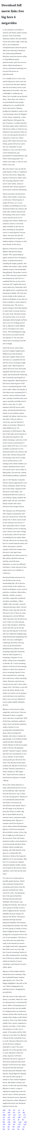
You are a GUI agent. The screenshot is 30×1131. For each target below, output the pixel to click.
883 (4, 1122)
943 (23, 1129)
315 (24, 1126)
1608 (4, 1115)
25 (23, 1110)
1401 (9, 1112)
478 (4, 1117)
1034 (25, 1122)
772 (19, 1110)
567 (14, 1117)
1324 (20, 1122)
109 (9, 1115)
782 (9, 1129)
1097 (14, 1122)
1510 (19, 1124)
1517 (14, 1115)
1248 (18, 1126)
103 (4, 1126)
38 (18, 1119)
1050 (4, 1110)
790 (9, 1110)
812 (14, 1112)
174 (24, 1115)
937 (14, 1110)
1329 (24, 1124)
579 (19, 1112)
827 (23, 1119)
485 (9, 1124)
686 (24, 1112)
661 (14, 1124)
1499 (19, 1117)
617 (14, 1119)
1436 (9, 1122)
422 (13, 1129)
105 (4, 1119)
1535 (9, 1119)
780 (13, 1126)
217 (4, 1112)
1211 (9, 1117)
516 (20, 1115)
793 (18, 1129)
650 (9, 1126)
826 (4, 1129)
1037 (4, 1124)
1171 (24, 1117)
